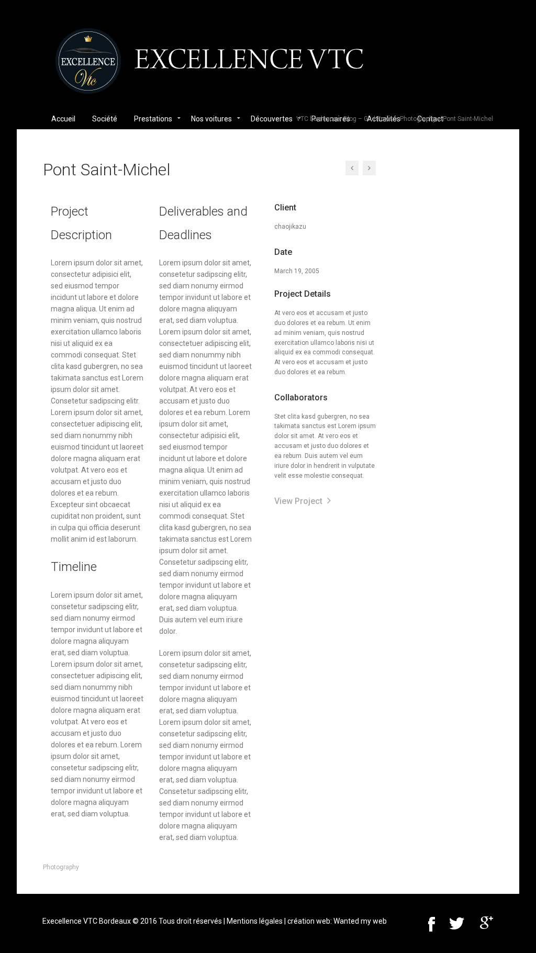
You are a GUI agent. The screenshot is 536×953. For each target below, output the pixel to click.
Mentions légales (255, 921)
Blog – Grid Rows (368, 118)
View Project (299, 501)
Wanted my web (360, 921)
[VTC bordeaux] (209, 66)
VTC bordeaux (316, 118)
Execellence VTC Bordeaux (86, 921)
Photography (418, 118)
